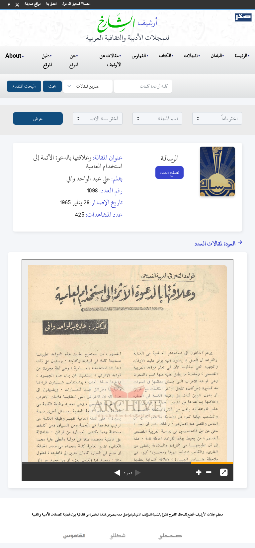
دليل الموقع (47, 60)
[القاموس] (75, 538)
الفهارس (139, 55)
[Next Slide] (117, 470)
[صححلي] (170, 538)
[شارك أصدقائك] (9, 4)
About (13, 56)
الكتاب (165, 55)
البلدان (216, 55)
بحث (52, 86)
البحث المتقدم (24, 86)
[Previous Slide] (138, 470)
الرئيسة (241, 55)
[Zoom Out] (208, 472)
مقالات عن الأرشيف (110, 60)
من (127, 473)
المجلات (191, 55)
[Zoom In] (198, 472)
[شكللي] (117, 538)
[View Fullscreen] (223, 472)
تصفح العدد (169, 172)
